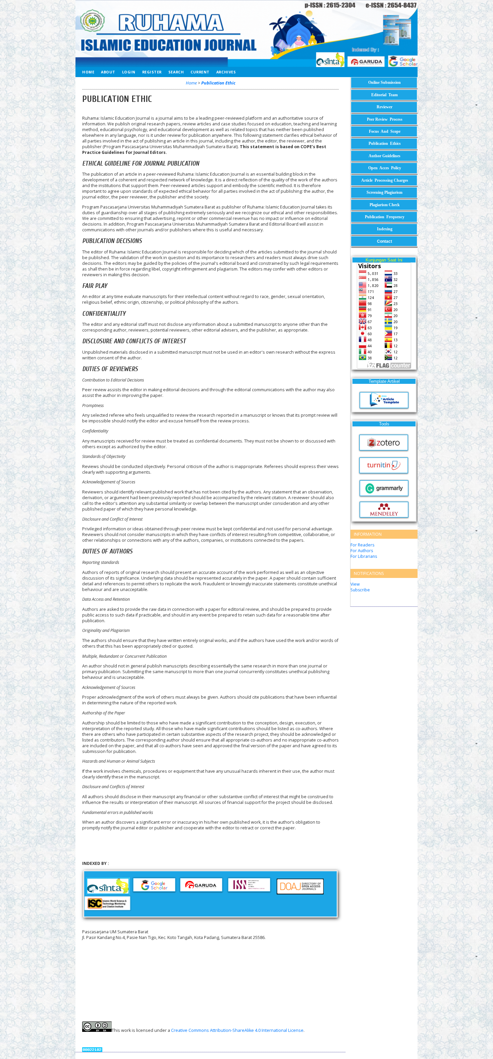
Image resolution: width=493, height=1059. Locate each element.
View (355, 584)
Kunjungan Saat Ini (384, 259)
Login (128, 71)
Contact (384, 241)
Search (176, 71)
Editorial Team (384, 95)
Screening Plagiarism (384, 192)
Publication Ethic (218, 83)
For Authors (361, 550)
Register (152, 71)
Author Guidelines (384, 156)
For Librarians (363, 556)
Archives (226, 71)
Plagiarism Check (385, 204)
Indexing (384, 229)
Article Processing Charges (384, 180)
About (108, 71)
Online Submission (384, 82)
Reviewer (384, 107)
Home (88, 71)
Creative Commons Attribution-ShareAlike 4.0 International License (237, 1030)
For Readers (362, 545)
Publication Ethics (385, 143)
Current (200, 71)
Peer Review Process (384, 119)
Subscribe (360, 590)
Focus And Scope (384, 131)
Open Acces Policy (384, 168)
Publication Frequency (384, 217)
